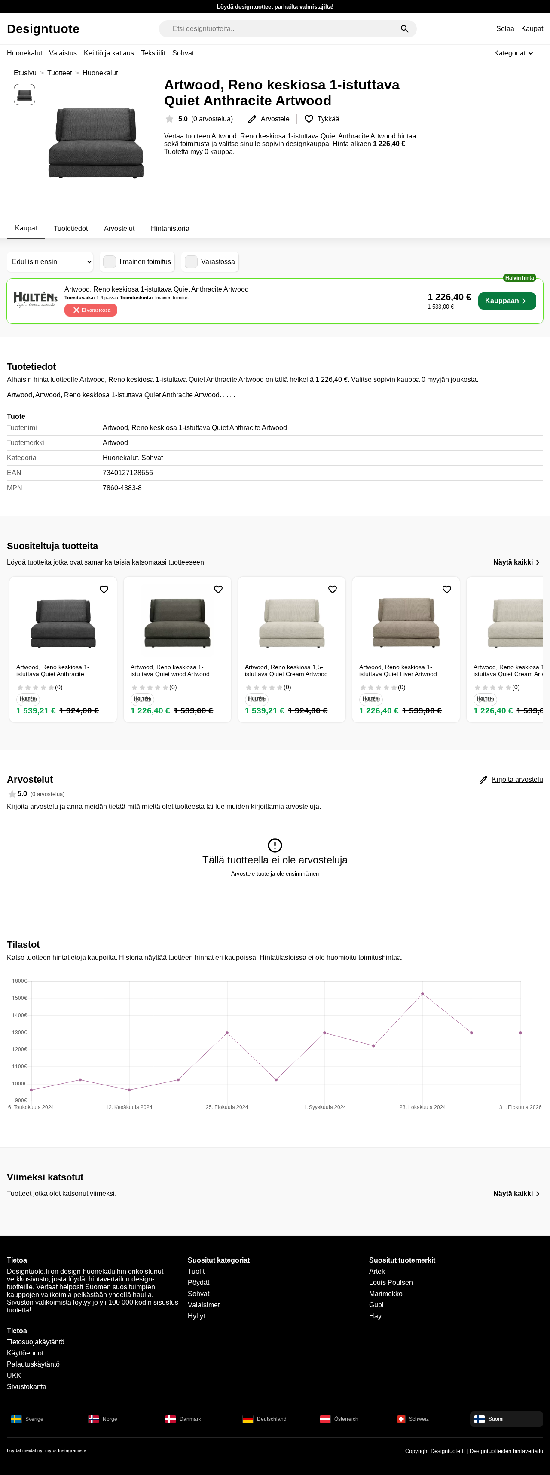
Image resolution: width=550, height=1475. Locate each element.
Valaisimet (204, 1305)
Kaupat (532, 28)
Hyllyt (196, 1316)
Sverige (34, 1419)
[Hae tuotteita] (405, 29)
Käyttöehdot (25, 1353)
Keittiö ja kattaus (109, 53)
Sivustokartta (26, 1386)
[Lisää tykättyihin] (104, 589)
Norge (110, 1419)
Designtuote (43, 29)
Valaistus (63, 53)
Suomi (496, 1419)
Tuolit (196, 1271)
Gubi (376, 1305)
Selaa (505, 28)
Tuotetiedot (71, 228)
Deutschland (272, 1419)
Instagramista (72, 1450)
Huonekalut (24, 53)
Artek (377, 1271)
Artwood (115, 442)
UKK (14, 1375)
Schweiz (419, 1419)
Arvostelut (119, 228)
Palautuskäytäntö (33, 1364)
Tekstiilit (153, 53)
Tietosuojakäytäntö (35, 1342)
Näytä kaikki (513, 562)
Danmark (190, 1419)
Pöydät (198, 1282)
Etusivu (25, 73)
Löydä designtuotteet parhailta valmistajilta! (275, 6)
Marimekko (386, 1293)
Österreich (346, 1419)
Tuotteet (59, 73)
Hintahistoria (170, 228)
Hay (375, 1316)
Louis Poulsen (391, 1282)
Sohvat (183, 53)
